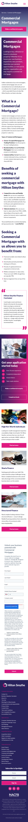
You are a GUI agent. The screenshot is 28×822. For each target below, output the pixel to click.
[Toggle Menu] (24, 4)
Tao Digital (20, 817)
